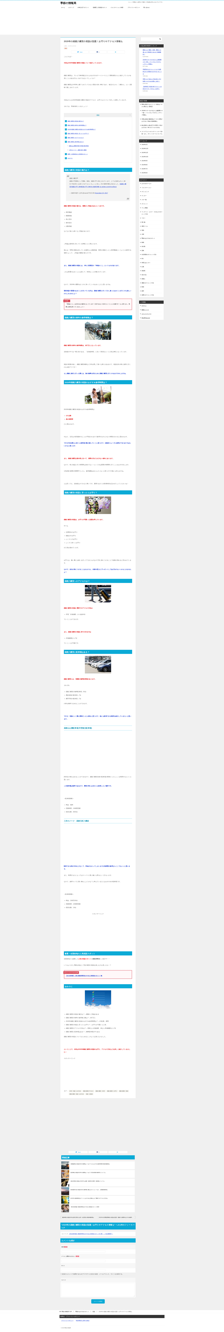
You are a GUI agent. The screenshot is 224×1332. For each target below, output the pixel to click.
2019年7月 (145, 168)
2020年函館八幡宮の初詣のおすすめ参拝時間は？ (82, 129)
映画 (143, 242)
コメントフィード (146, 314)
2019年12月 (145, 148)
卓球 (143, 234)
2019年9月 (145, 160)
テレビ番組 (145, 208)
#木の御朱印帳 (94, 186)
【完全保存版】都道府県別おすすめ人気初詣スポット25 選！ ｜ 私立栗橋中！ (91, 1233)
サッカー (144, 195)
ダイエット (145, 203)
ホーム (63, 7)
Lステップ (71, 7)
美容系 (143, 270)
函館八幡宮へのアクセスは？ (76, 137)
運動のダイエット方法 (148, 283)
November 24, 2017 (101, 193)
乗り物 (143, 222)
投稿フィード (145, 309)
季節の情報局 (68, 3)
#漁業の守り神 (75, 186)
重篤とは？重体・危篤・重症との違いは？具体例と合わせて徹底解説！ (152, 52)
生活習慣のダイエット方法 (149, 254)
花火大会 (144, 274)
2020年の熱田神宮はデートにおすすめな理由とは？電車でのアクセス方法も (89, 1198)
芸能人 (143, 278)
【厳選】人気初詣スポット (99, 7)
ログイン (144, 305)
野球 (143, 287)
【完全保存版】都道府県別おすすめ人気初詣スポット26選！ (85, 1207)
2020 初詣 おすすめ (75, 1091)
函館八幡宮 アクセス (88, 1091)
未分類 (143, 246)
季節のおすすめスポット (148, 238)
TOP (67, 1311)
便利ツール (145, 226)
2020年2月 (145, 144)
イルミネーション (146, 187)
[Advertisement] (111, 22)
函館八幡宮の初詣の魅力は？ (76, 121)
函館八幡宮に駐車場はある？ (76, 141)
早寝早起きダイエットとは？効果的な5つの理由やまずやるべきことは (152, 71)
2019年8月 (145, 164)
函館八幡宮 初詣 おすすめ (77, 1094)
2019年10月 (145, 156)
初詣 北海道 (89, 1094)
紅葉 (143, 266)
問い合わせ (146, 7)
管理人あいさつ (146, 262)
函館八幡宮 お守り (112, 1091)
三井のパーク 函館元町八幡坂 (78, 150)
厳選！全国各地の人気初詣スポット (78, 154)
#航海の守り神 (85, 186)
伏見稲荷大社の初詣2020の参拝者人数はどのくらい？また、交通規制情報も (89, 1189)
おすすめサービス (146, 183)
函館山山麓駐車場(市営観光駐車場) (79, 146)
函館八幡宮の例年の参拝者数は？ (77, 125)
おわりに (70, 158)
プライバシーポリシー (134, 7)
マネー (143, 218)
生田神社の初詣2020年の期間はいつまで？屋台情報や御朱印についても (88, 1172)
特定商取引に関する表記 (82, 1320)
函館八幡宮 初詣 (123, 1091)
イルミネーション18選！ (117, 7)
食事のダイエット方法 (148, 295)
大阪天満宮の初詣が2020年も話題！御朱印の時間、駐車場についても (87, 1181)
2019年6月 (145, 172)
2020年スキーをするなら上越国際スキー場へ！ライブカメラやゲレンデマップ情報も (152, 62)
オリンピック (145, 191)
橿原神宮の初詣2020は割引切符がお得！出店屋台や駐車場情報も (78, 1217)
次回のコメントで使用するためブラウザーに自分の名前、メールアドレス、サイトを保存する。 (93, 1274)
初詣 (66, 48)
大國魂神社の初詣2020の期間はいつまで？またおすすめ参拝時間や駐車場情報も (90, 1164)
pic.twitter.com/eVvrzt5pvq (108, 186)
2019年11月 (145, 152)
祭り (143, 258)
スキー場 (144, 199)
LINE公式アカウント (83, 7)
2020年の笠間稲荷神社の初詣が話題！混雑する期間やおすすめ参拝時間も (117, 1217)
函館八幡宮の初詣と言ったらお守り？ (78, 133)
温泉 (143, 250)
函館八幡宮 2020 (100, 1091)
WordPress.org (146, 318)
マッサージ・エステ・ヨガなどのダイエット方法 (152, 213)
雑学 (143, 291)
